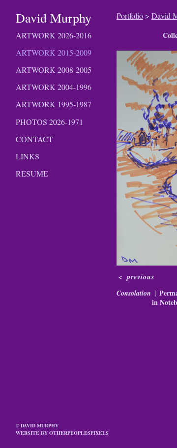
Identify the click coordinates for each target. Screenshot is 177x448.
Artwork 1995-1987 (53, 104)
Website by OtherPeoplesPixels (62, 432)
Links (27, 156)
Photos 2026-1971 (49, 122)
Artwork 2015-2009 (53, 52)
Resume (32, 173)
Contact (34, 139)
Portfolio (130, 15)
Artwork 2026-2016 (53, 35)
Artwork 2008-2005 (53, 69)
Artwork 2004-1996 (53, 87)
